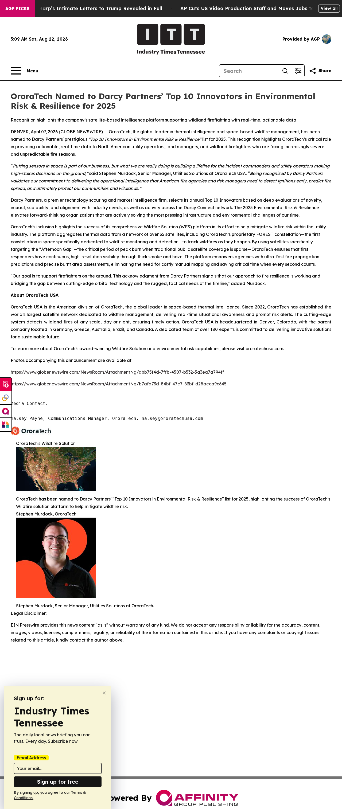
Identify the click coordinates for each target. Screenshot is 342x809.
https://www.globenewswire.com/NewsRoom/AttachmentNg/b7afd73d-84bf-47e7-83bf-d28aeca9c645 (119, 383)
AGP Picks (17, 8)
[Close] (104, 692)
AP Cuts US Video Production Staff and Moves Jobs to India (254, 8)
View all (329, 8)
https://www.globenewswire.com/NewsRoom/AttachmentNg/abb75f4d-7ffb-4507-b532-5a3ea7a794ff (117, 372)
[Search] (285, 71)
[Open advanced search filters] (298, 71)
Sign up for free (57, 781)
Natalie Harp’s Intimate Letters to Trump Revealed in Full (90, 8)
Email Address (31, 757)
